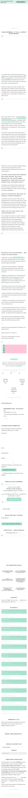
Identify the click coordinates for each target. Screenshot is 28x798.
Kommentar (4, 433)
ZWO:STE (4, 694)
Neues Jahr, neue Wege (6, 678)
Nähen (19, 397)
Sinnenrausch (6, 667)
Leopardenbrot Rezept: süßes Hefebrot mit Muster (11, 634)
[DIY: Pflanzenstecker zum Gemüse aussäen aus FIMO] (7, 569)
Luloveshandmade (7, 689)
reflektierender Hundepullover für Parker (9, 695)
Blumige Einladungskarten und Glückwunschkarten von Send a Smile (15, 665)
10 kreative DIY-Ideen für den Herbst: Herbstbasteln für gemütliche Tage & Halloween (20, 580)
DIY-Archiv (18, 777)
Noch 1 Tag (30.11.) (5, 656)
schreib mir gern (19, 601)
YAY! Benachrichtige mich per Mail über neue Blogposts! (11, 465)
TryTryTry (20, 532)
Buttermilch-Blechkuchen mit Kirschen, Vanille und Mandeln (13, 709)
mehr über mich (14, 499)
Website (3, 458)
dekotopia (4, 672)
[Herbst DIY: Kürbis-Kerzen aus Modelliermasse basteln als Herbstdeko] (7, 586)
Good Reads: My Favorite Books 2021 (9, 691)
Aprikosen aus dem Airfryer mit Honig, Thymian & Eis (11, 621)
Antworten (6, 418)
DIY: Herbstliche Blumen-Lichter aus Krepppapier (20, 589)
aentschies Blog (6, 698)
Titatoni (4, 650)
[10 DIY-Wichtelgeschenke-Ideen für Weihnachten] (7, 577)
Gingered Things (6, 663)
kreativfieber (6, 615)
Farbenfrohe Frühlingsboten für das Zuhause (10, 713)
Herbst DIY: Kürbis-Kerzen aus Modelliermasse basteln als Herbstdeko (7, 589)
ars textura (5, 610)
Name (2, 448)
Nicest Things (6, 632)
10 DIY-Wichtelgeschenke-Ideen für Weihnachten (7, 579)
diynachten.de (6, 654)
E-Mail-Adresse (4, 453)
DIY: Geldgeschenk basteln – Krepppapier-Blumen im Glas (20, 571)
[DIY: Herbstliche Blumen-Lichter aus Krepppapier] (20, 586)
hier (18, 600)
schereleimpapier (7, 645)
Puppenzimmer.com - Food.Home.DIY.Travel (13, 707)
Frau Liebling (5, 685)
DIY (15, 397)
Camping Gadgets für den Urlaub (8, 616)
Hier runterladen (20, 1)
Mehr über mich (19, 365)
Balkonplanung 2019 (6, 700)
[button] (4, 345)
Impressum (10, 789)
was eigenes (5, 619)
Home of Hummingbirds (8, 702)
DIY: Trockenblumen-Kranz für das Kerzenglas (10, 669)
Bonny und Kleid (6, 641)
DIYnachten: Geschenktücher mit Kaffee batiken (11, 673)
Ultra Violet (7, 79)
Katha (2, 78)
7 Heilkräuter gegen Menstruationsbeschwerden (11, 687)
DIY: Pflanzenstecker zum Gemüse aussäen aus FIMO (7, 571)
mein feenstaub (14, 14)
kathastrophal (6, 628)
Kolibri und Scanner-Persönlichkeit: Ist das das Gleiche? (12, 704)
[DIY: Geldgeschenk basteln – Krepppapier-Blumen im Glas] (20, 569)
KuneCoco (4, 680)
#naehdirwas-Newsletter (18, 257)
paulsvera (5, 711)
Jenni (25, 76)
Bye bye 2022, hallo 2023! (7, 682)
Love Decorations (7, 659)
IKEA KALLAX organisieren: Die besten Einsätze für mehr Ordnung (14, 647)
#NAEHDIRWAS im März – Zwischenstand (13, 408)
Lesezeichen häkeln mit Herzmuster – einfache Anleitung (12, 612)
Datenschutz (17, 789)
